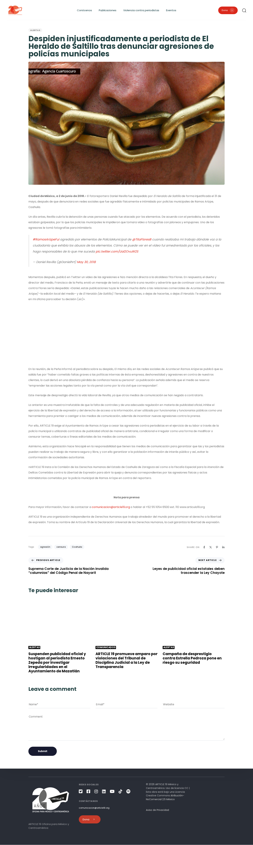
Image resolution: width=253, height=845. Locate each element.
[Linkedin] (223, 547)
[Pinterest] (217, 547)
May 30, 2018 (86, 262)
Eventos (171, 10)
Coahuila (77, 546)
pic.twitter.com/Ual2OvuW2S (117, 251)
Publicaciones (107, 10)
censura (61, 546)
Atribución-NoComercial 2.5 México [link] (165, 797)
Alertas (35, 30)
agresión (45, 546)
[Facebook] (204, 547)
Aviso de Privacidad (157, 810)
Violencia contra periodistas (141, 10)
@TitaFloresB (141, 239)
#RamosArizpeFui (46, 239)
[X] (210, 547)
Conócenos (84, 10)
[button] (244, 10)
